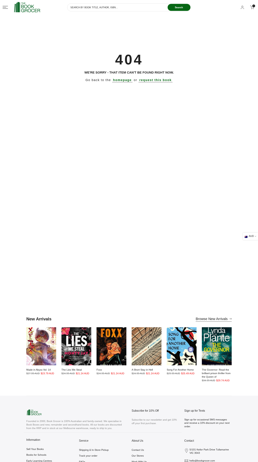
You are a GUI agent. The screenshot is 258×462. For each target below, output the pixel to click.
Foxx (99, 369)
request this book (155, 80)
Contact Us (138, 449)
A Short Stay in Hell (142, 369)
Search (179, 7)
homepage (122, 80)
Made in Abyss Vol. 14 (38, 369)
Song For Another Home (180, 369)
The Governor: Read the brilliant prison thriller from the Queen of (216, 373)
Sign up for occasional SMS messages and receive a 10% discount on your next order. (207, 423)
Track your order (88, 455)
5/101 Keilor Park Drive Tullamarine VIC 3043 (209, 451)
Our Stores (138, 455)
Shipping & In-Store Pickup (94, 449)
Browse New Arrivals (212, 319)
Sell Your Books (35, 449)
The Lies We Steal (71, 369)
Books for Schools (36, 454)
